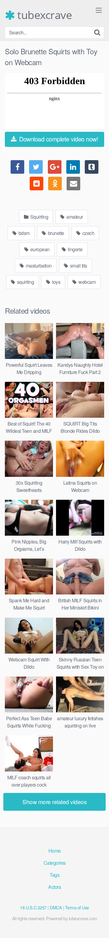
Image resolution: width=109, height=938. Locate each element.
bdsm (23, 233)
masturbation (38, 265)
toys (56, 281)
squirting (25, 281)
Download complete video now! (58, 139)
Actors (54, 886)
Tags (54, 874)
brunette (55, 233)
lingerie (75, 249)
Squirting (38, 216)
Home (54, 850)
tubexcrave (43, 15)
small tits (78, 265)
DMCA (56, 907)
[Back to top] (98, 924)
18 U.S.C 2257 (33, 907)
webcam (87, 281)
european (39, 249)
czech (87, 233)
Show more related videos (54, 801)
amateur (74, 216)
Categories (55, 862)
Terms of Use (77, 907)
